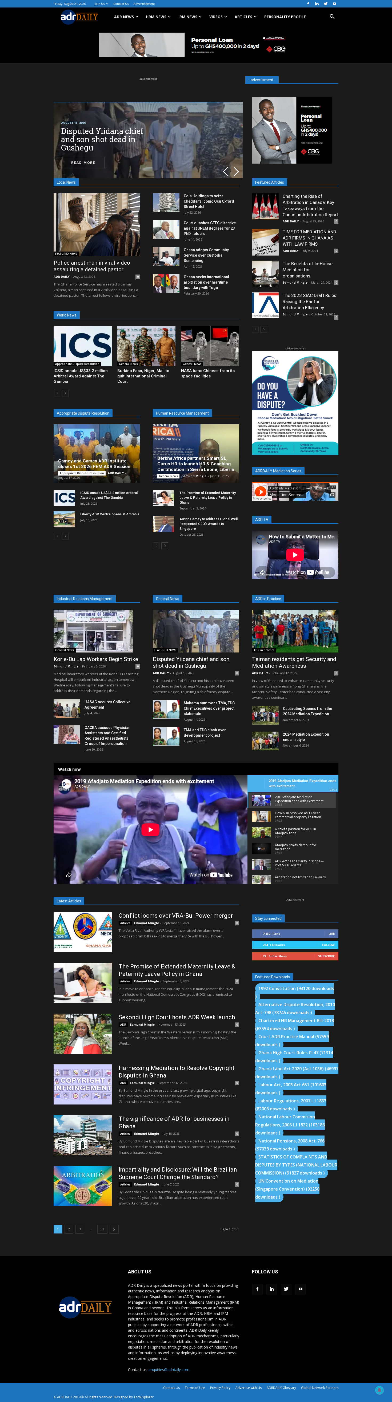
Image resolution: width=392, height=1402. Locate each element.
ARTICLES (243, 16)
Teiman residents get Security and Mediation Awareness (294, 662)
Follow (328, 945)
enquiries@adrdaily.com (169, 1369)
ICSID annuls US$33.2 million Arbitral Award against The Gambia (81, 376)
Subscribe (326, 956)
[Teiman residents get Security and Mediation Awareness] (295, 631)
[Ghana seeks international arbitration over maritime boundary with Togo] (166, 283)
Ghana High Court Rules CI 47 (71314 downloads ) (294, 1057)
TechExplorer (144, 1397)
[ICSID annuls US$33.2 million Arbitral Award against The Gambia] (83, 346)
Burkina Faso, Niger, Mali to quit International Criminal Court (143, 376)
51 (102, 1229)
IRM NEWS (187, 16)
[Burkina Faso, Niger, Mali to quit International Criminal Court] (146, 346)
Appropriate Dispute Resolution (77, 364)
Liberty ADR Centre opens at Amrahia (109, 514)
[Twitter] (326, 3)
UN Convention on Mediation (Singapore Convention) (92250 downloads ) (287, 1189)
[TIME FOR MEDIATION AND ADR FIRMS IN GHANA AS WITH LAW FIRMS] (265, 242)
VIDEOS (216, 16)
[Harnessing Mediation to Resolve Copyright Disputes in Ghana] (83, 1084)
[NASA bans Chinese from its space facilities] (210, 346)
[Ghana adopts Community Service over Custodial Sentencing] (166, 256)
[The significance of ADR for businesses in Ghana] (83, 1135)
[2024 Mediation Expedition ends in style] (265, 741)
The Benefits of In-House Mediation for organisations (308, 270)
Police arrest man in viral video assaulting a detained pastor (92, 266)
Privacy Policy (220, 1387)
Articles (125, 923)
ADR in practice (264, 650)
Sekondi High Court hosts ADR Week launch (177, 1017)
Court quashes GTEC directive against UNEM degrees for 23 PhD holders (210, 228)
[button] (332, 17)
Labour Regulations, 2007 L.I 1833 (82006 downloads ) (290, 1105)
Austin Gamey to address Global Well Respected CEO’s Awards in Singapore (208, 524)
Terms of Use (195, 1387)
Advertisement (144, 4)
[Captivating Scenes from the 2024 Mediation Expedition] (265, 715)
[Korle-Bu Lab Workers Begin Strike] (97, 631)
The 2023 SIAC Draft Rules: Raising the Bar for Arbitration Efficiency (310, 301)
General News (128, 364)
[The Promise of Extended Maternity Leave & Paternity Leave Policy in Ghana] (163, 498)
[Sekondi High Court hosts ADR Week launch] (83, 1034)
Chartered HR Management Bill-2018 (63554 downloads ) (294, 1025)
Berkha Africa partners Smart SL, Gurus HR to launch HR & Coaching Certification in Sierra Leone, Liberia (195, 463)
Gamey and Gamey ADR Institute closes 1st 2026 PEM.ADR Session (94, 463)
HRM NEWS (156, 16)
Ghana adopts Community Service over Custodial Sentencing (206, 255)
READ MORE (83, 163)
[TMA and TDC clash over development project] (166, 736)
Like (332, 934)
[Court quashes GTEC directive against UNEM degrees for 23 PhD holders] (166, 229)
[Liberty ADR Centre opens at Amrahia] (64, 519)
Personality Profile (285, 16)
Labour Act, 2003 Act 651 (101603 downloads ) (290, 1089)
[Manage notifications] (379, 1390)
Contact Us (121, 4)
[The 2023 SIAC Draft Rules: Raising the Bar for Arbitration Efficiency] (265, 305)
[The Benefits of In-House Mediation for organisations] (265, 274)
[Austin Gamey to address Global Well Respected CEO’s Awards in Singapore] (163, 524)
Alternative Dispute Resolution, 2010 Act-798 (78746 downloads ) (295, 1008)
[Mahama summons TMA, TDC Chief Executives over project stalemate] (166, 709)
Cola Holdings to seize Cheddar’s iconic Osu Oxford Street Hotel (209, 201)
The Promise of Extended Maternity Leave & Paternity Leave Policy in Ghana (207, 497)
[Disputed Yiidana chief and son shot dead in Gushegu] (196, 631)
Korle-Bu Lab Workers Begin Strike (96, 659)
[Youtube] (334, 3)
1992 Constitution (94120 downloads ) (294, 992)
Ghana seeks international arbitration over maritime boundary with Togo (206, 282)
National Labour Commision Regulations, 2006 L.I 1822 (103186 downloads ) (290, 1125)
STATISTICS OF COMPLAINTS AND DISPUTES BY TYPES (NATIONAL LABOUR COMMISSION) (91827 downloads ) (296, 1165)
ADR (123, 1024)
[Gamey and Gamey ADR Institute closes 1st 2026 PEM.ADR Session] (97, 453)
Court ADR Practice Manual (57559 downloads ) (292, 1041)
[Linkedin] (317, 3)
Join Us (100, 4)
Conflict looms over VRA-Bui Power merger (176, 915)
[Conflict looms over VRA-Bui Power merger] (83, 932)
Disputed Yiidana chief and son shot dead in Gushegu (191, 662)
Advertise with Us (248, 1387)
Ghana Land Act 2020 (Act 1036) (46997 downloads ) (296, 1073)
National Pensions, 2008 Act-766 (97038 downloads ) (290, 1145)
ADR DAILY (62, 277)
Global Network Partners (319, 1387)
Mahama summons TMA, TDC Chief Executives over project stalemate (209, 708)
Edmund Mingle (194, 476)
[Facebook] (308, 3)
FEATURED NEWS (66, 254)
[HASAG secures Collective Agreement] (67, 708)
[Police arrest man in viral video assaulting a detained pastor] (97, 224)
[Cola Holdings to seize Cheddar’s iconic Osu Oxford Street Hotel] (166, 202)
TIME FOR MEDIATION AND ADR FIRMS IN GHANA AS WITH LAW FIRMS (309, 238)
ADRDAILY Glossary (281, 1387)
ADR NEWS (124, 16)
